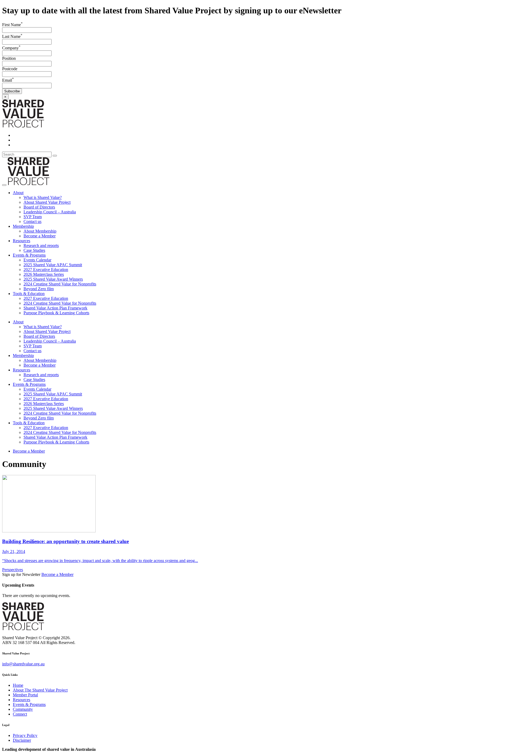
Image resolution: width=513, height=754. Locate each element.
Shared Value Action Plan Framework (55, 308)
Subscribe (12, 91)
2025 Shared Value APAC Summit (53, 264)
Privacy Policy (25, 735)
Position (9, 58)
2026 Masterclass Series (44, 274)
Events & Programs (29, 255)
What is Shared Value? (43, 197)
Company (11, 48)
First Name (12, 24)
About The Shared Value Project (40, 690)
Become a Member (40, 236)
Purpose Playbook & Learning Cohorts (56, 313)
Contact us (32, 221)
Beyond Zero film (39, 288)
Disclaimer (22, 740)
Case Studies (34, 250)
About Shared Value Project (47, 202)
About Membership (40, 231)
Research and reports (41, 245)
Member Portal (25, 695)
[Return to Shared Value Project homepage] (23, 126)
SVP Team (33, 216)
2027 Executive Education (46, 269)
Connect (20, 714)
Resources (21, 240)
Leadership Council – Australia (50, 212)
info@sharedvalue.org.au (23, 664)
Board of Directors (39, 207)
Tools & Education (29, 293)
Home (18, 685)
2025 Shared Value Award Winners (53, 279)
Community (23, 709)
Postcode (9, 68)
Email (8, 80)
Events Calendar (37, 260)
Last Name (12, 36)
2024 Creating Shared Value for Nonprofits (60, 284)
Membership (23, 226)
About (18, 192)
